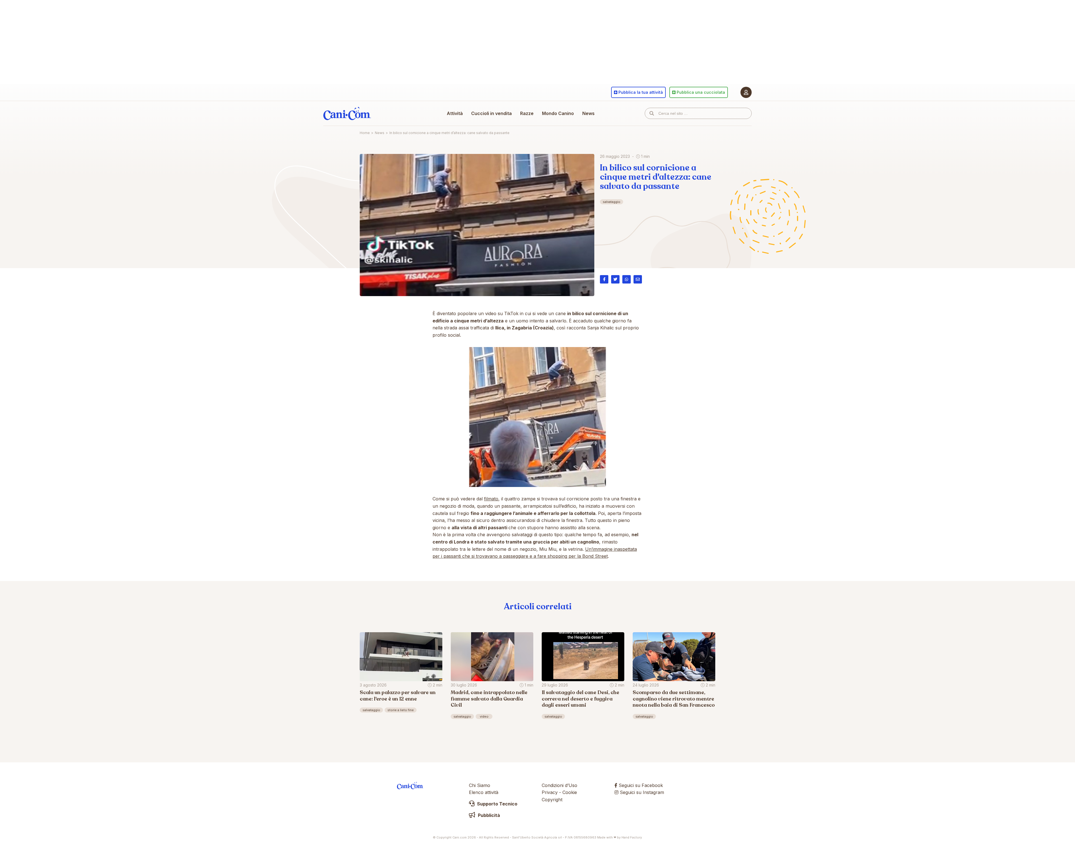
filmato (491, 499)
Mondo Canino (558, 113)
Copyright (552, 799)
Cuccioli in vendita (491, 113)
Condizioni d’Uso (559, 785)
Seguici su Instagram (641, 792)
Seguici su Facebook (640, 785)
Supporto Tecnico (496, 804)
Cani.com (347, 113)
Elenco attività (483, 792)
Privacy (550, 792)
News (588, 113)
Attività (455, 113)
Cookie (569, 792)
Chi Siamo (479, 785)
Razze (527, 113)
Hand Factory (631, 837)
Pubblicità (488, 815)
